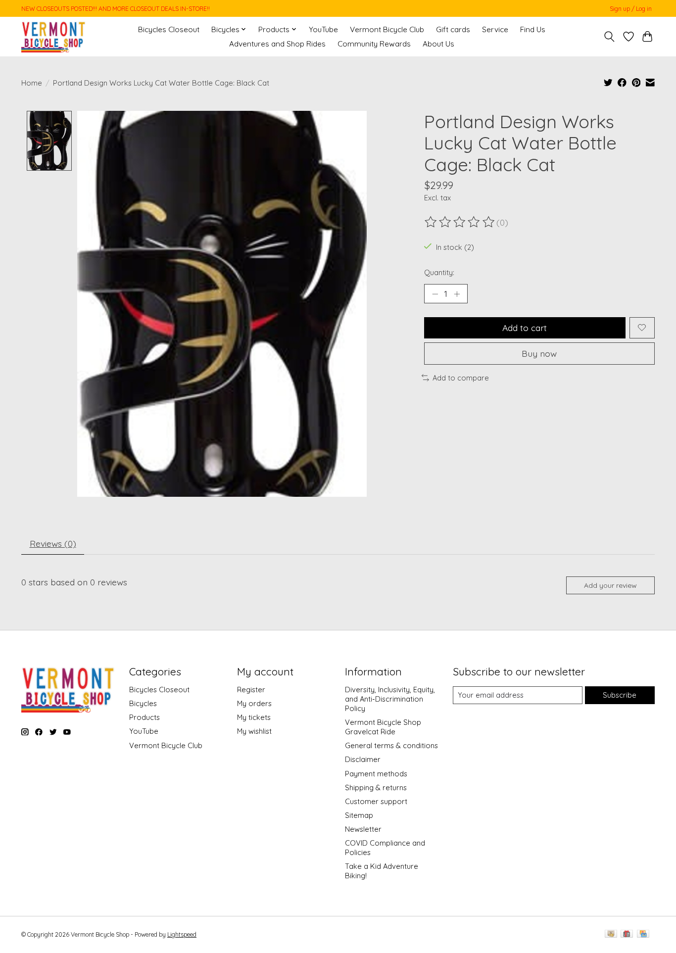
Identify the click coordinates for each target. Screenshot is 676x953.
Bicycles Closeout (168, 29)
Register (251, 689)
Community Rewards (374, 43)
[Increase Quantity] (457, 294)
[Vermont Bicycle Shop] (53, 36)
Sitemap (359, 815)
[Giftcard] (627, 934)
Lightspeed (181, 934)
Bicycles (143, 703)
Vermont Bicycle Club (387, 29)
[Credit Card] (643, 934)
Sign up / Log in (631, 8)
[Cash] (611, 934)
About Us (438, 43)
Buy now (539, 353)
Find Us (532, 29)
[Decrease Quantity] (435, 294)
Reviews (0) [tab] (53, 543)
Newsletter (363, 829)
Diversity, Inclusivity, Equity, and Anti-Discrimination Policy (390, 699)
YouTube (323, 29)
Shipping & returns (376, 787)
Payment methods (376, 773)
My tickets (254, 717)
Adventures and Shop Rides (277, 43)
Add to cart (524, 327)
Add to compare (461, 377)
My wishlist (254, 731)
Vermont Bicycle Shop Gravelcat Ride (383, 726)
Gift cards (453, 29)
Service (495, 29)
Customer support (376, 801)
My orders (254, 703)
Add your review (610, 585)
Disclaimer (363, 759)
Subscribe (619, 695)
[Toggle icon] (609, 37)
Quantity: (439, 272)
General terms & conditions (391, 745)
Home (31, 83)
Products (144, 717)
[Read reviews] (460, 222)
